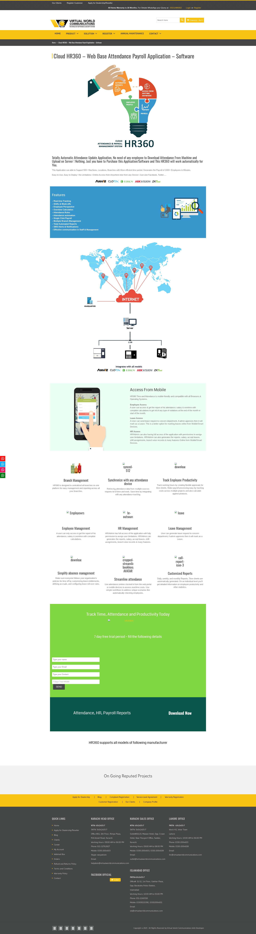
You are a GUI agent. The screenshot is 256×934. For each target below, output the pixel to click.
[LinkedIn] (85, 928)
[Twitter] (60, 928)
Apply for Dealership (81, 797)
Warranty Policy (60, 873)
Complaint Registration (119, 797)
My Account (59, 849)
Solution (89, 33)
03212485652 (176, 8)
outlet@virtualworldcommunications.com (147, 859)
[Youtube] (66, 928)
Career (57, 844)
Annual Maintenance (132, 33)
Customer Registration (108, 802)
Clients (57, 840)
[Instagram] (73, 928)
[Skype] (79, 928)
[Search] (182, 20)
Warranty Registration (174, 797)
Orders (57, 859)
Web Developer (198, 928)
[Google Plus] (91, 928)
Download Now (180, 713)
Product (70, 33)
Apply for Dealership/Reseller (66, 830)
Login (188, 8)
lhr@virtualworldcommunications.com (185, 854)
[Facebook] (54, 928)
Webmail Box (59, 854)
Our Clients (130, 802)
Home (58, 33)
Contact (153, 33)
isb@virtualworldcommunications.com (146, 910)
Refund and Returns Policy (65, 864)
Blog (99, 797)
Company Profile (150, 802)
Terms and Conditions (63, 868)
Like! (116, 880)
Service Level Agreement (147, 797)
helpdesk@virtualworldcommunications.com (110, 863)
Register (197, 8)
